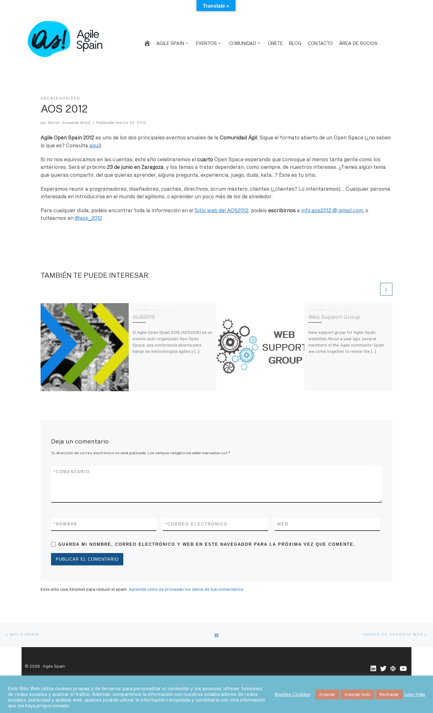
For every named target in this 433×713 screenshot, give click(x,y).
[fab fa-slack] (393, 669)
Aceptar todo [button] (357, 694)
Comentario (72, 471)
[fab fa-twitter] (383, 669)
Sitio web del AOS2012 (222, 210)
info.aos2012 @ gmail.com (332, 210)
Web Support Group (334, 316)
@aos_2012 (88, 218)
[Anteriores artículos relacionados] (372, 289)
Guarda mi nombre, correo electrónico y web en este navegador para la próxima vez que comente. (206, 544)
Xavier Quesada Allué (69, 122)
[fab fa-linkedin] (373, 669)
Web (282, 524)
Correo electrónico (196, 524)
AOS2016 (143, 316)
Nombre (66, 524)
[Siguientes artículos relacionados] (386, 289)
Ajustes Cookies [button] (292, 694)
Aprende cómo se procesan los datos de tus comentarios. (186, 589)
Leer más (414, 694)
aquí (94, 145)
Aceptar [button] (327, 694)
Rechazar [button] (389, 694)
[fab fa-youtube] (403, 669)
